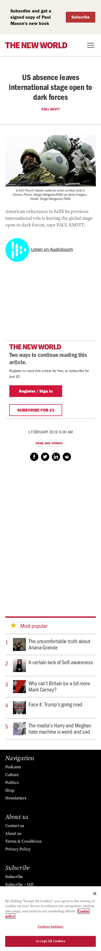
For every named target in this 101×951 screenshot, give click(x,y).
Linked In (56, 457)
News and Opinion (49, 443)
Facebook (34, 457)
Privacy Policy (18, 849)
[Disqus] (50, 534)
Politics (11, 782)
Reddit (67, 457)
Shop (9, 790)
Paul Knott (50, 109)
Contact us (14, 825)
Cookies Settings (50, 926)
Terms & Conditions (23, 841)
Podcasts (13, 767)
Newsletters (15, 798)
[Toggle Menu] (90, 45)
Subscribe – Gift (19, 884)
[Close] (94, 893)
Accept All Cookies (50, 941)
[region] (50, 918)
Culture (12, 774)
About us (13, 833)
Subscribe (80, 17)
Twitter (45, 457)
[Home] (36, 45)
